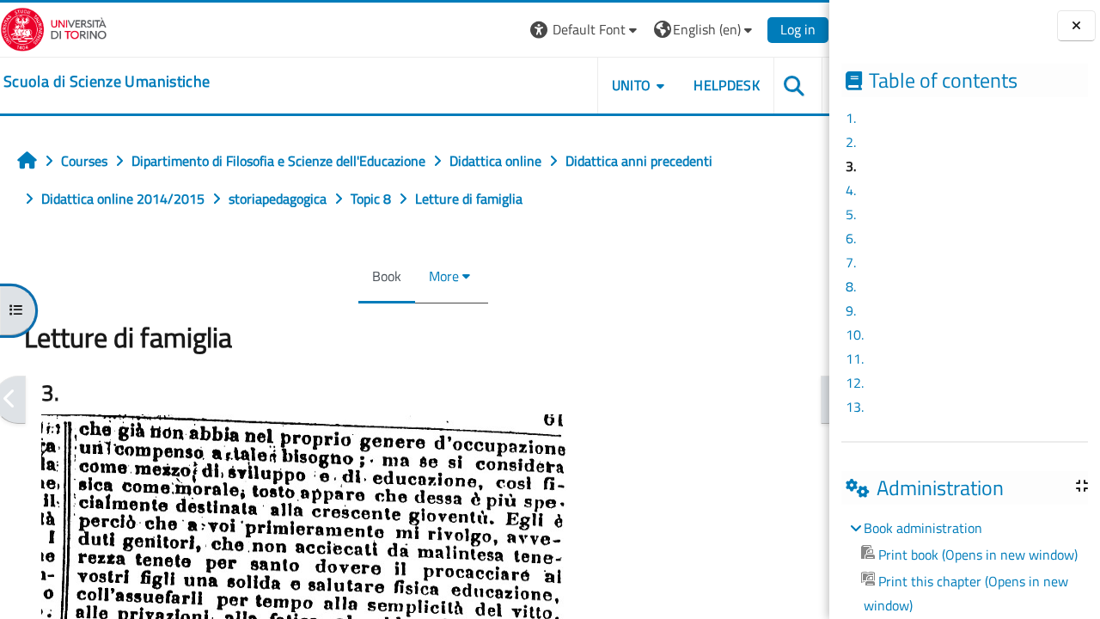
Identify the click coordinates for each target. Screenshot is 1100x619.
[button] (586, 29)
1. (851, 117)
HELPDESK (727, 85)
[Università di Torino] (53, 27)
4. (851, 190)
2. (851, 142)
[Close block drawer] (1076, 26)
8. (851, 286)
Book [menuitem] (386, 276)
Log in (798, 29)
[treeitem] (964, 566)
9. (851, 310)
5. (851, 214)
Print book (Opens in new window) (978, 554)
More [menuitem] (444, 276)
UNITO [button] (631, 85)
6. (851, 238)
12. (855, 382)
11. (855, 358)
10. (855, 334)
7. (851, 262)
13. (855, 406)
